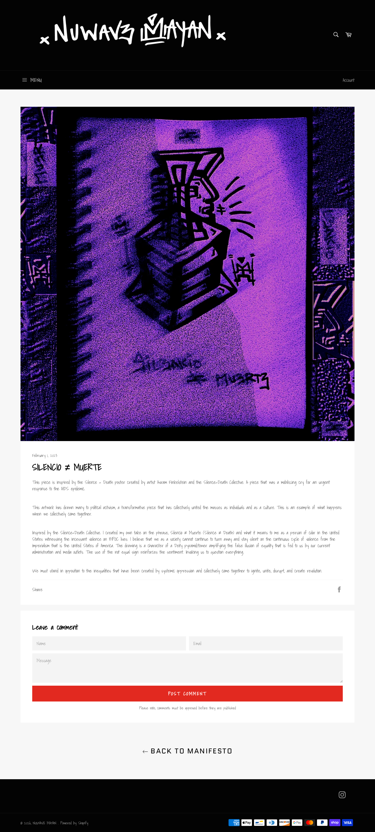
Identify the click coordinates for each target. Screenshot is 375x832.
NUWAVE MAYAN (45, 823)
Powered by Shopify (74, 823)
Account (348, 80)
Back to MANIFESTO (190, 751)
